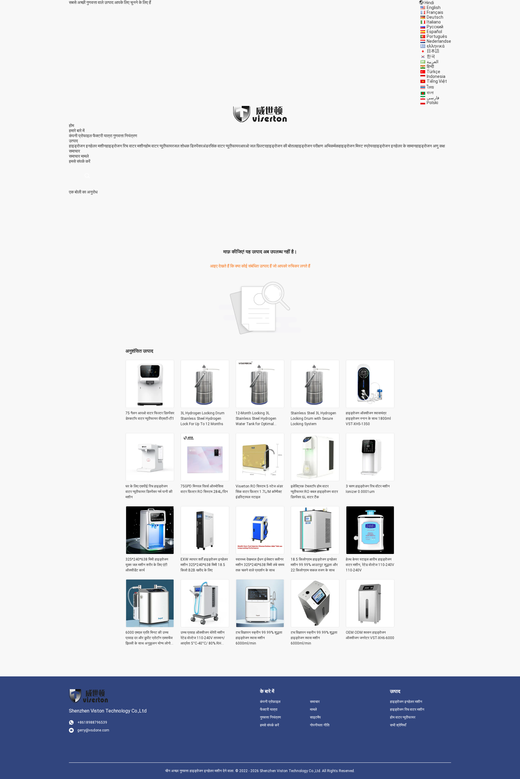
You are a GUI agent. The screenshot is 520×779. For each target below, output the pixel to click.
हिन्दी (430, 66)
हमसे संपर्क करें (269, 725)
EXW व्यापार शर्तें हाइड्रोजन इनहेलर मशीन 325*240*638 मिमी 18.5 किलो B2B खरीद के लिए (204, 564)
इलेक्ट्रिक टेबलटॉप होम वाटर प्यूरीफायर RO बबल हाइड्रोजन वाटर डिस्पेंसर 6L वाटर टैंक (314, 491)
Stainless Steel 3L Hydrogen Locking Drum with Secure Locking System (313, 418)
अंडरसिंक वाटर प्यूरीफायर (221, 146)
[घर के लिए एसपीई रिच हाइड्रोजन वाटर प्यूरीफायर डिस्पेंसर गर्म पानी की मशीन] (150, 479)
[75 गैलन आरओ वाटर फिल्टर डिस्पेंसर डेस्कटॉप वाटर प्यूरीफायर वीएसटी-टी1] (150, 406)
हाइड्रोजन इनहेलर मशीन (87, 146)
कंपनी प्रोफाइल (80, 135)
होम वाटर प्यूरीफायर (159, 146)
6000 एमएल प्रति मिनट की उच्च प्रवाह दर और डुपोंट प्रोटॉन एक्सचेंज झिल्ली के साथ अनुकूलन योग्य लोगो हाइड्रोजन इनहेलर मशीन (148, 638)
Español (434, 31)
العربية (432, 61)
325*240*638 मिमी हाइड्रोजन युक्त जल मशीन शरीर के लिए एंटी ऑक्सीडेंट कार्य (146, 564)
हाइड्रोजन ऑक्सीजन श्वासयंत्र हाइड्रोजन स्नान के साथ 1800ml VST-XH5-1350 (368, 418)
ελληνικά (435, 46)
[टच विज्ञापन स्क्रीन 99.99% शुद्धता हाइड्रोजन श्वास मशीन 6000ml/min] (260, 625)
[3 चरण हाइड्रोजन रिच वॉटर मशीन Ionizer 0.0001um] (370, 479)
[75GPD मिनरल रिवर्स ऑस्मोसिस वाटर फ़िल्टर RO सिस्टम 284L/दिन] (205, 479)
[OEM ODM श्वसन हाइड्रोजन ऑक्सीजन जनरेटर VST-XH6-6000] (370, 625)
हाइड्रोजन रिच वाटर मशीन (125, 146)
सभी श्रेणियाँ (398, 725)
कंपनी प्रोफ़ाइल (270, 702)
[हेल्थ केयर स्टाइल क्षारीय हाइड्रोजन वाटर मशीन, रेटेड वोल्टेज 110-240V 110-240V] (370, 552)
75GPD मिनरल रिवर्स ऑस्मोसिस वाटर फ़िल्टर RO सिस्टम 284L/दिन (204, 489)
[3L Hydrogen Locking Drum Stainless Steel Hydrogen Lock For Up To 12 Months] (205, 406)
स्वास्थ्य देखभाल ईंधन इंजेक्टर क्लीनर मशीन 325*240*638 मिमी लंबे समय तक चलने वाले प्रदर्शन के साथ (260, 564)
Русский (435, 26)
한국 (431, 56)
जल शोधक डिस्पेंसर (188, 146)
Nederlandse (439, 41)
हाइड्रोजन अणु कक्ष (430, 146)
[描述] (87, 176)
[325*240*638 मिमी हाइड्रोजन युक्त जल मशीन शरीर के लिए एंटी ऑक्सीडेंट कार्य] (150, 552)
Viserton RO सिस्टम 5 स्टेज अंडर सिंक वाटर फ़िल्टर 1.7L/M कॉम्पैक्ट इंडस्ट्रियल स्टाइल (259, 491)
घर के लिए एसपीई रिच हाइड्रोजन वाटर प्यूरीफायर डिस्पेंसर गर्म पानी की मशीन (148, 491)
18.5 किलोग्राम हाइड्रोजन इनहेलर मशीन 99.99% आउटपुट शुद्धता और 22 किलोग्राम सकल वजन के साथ (314, 564)
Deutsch (435, 17)
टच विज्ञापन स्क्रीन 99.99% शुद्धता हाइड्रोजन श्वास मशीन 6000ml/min (259, 637)
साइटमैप (315, 717)
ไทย (430, 87)
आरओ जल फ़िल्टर (253, 146)
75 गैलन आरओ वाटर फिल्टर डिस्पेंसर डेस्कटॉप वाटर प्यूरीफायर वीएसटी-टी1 (149, 416)
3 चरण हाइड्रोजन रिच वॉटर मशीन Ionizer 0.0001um (368, 489)
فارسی (433, 97)
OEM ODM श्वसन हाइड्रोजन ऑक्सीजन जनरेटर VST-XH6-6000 (370, 635)
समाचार (74, 156)
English (434, 7)
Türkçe (433, 71)
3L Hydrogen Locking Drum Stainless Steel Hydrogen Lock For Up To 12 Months (202, 418)
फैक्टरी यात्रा (102, 135)
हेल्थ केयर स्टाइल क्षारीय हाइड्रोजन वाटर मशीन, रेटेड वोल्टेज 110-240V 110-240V (370, 564)
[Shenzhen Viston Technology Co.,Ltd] (260, 113)
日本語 (433, 50)
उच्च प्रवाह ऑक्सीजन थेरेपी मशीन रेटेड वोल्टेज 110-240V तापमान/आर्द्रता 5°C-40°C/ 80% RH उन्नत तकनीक (203, 638)
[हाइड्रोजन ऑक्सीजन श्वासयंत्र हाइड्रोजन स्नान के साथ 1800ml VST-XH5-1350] (370, 406)
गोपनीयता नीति (320, 725)
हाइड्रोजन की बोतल (281, 146)
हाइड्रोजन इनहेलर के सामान (395, 146)
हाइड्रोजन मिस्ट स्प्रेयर (356, 146)
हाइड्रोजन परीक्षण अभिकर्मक (317, 146)
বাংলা (430, 92)
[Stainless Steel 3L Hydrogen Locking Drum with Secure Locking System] (315, 406)
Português (437, 36)
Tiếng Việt (437, 81)
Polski (432, 102)
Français (435, 12)
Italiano (434, 22)
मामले (85, 156)
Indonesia (436, 76)
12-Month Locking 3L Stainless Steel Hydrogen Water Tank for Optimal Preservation (256, 419)
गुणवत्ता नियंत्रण (125, 135)
